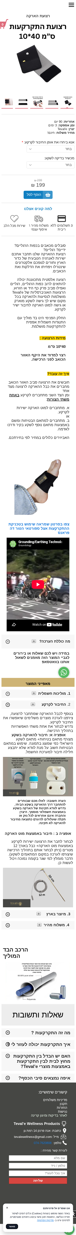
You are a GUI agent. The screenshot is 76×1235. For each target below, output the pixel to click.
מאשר (12, 1226)
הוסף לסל (34, 194)
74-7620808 (43, 1143)
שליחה (38, 1180)
